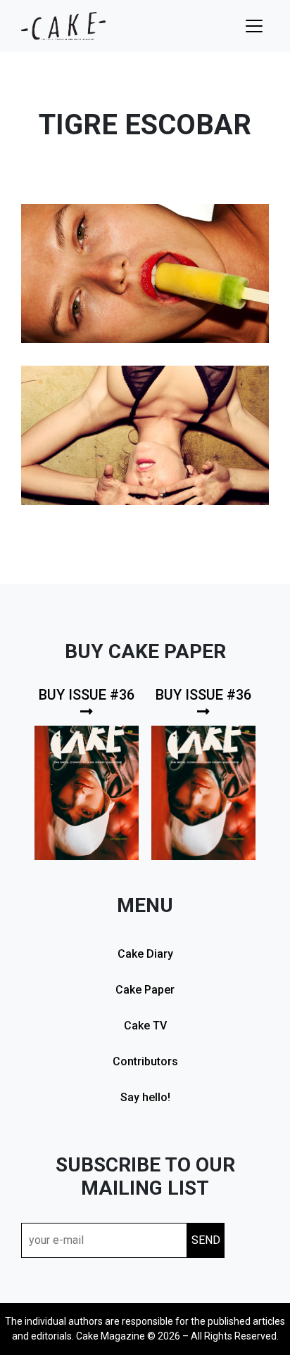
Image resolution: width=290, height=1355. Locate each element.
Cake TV (145, 1025)
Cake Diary (145, 954)
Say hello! (145, 1097)
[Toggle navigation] (254, 26)
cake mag (63, 26)
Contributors (145, 1061)
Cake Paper (145, 989)
